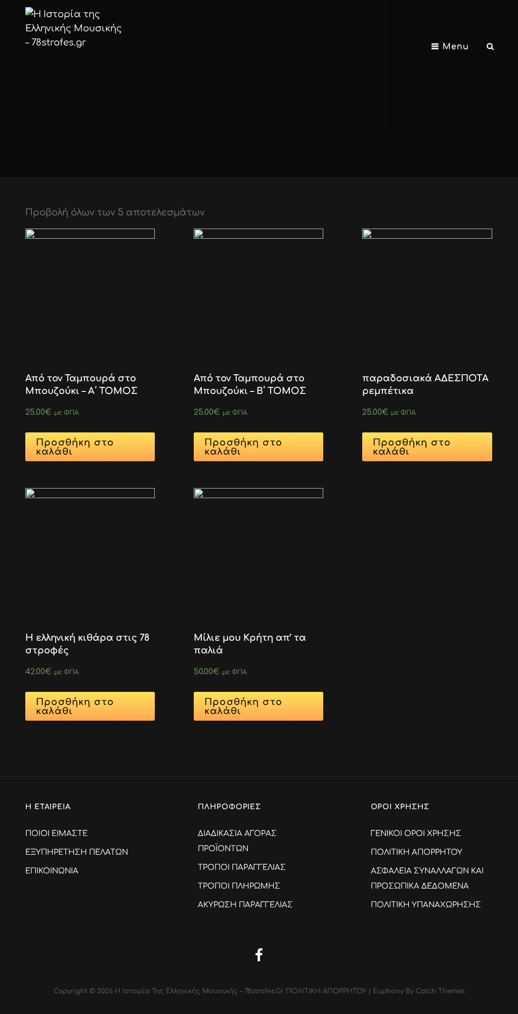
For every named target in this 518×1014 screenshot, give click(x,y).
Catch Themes (440, 991)
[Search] (490, 46)
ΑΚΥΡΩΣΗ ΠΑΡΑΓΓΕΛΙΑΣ (245, 905)
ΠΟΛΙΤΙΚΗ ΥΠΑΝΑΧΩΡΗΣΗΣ (426, 905)
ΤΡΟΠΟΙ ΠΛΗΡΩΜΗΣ (239, 886)
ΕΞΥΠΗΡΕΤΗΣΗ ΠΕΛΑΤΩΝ (76, 852)
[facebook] (259, 955)
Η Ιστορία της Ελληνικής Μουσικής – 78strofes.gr (199, 991)
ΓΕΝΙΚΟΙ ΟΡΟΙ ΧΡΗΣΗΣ (416, 833)
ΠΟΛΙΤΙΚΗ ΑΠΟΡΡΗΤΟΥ (416, 852)
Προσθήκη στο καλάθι (75, 447)
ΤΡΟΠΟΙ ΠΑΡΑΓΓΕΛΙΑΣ (242, 867)
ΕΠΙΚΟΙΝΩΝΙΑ (51, 871)
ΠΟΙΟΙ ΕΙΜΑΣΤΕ (56, 833)
